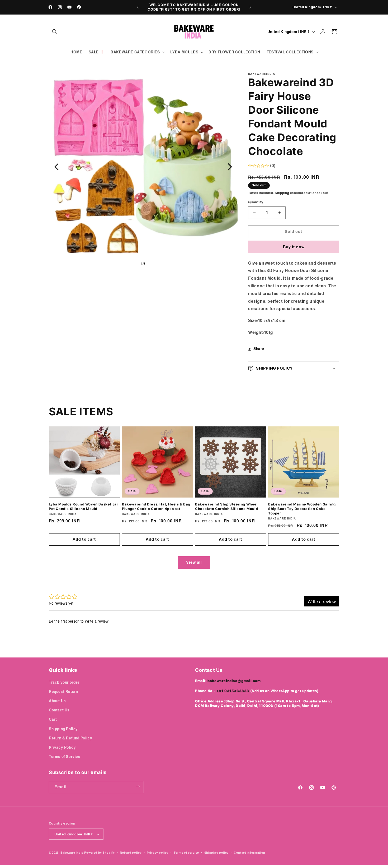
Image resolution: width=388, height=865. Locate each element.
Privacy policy (157, 852)
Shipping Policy (63, 728)
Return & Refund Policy (70, 738)
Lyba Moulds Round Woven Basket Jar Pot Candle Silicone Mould (83, 506)
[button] (54, 32)
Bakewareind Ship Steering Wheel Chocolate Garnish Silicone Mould (226, 506)
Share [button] (258, 349)
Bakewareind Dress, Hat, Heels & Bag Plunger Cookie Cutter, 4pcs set (156, 506)
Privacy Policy (62, 747)
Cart (53, 719)
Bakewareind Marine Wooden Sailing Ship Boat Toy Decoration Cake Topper (302, 508)
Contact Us (59, 710)
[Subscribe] (138, 787)
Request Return (63, 691)
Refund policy (130, 852)
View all (194, 562)
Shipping (282, 193)
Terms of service (186, 852)
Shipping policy (216, 852)
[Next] (230, 166)
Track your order (64, 682)
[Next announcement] (250, 7)
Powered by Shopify (99, 852)
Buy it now (294, 247)
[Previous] (56, 166)
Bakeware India (72, 852)
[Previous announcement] (138, 7)
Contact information (249, 852)
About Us (57, 700)
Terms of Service (65, 756)
